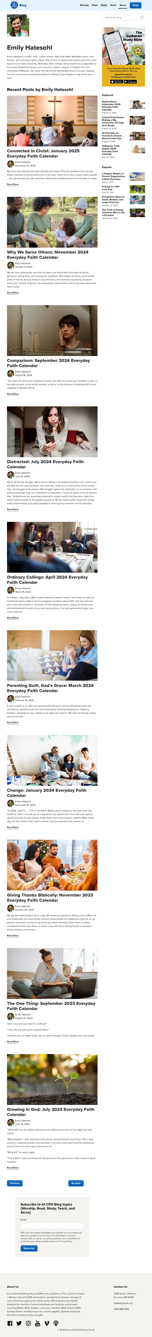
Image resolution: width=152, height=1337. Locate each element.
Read (95, 5)
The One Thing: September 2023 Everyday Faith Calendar (51, 1006)
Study (104, 5)
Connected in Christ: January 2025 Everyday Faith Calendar (43, 153)
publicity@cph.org (123, 1303)
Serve (123, 5)
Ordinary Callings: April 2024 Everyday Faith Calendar (47, 580)
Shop (135, 5)
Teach (113, 5)
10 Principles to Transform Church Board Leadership (112, 135)
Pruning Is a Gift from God (110, 188)
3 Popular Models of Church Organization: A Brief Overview (113, 176)
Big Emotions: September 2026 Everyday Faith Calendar (111, 105)
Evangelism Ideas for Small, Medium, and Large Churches (113, 199)
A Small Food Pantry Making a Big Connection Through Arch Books (113, 121)
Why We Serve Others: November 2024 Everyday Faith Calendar (47, 255)
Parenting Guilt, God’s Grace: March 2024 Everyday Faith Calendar (50, 688)
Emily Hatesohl (29, 47)
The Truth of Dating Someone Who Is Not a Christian (113, 212)
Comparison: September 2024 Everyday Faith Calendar (48, 363)
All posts (76, 1183)
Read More (13, 184)
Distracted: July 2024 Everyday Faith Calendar (45, 464)
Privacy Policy (66, 1241)
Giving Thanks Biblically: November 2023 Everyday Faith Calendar (50, 897)
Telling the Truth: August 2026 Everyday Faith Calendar (111, 150)
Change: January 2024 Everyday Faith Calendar (47, 793)
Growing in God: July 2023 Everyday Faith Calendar (51, 1112)
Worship (84, 5)
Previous (14, 1183)
